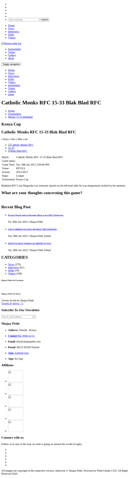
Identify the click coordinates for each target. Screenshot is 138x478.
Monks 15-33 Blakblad (20, 117)
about (11, 58)
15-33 (11, 147)
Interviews (13, 31)
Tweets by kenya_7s (12, 303)
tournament (14, 85)
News (11, 28)
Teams (11, 52)
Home (11, 25)
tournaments (14, 49)
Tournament (14, 113)
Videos (11, 37)
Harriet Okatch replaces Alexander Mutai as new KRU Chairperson (35, 215)
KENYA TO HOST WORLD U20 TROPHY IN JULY (29, 243)
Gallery (12, 55)
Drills (11, 34)
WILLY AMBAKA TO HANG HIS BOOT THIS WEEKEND (32, 229)
